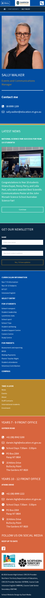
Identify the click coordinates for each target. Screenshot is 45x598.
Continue (22, 209)
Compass (6, 371)
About (4, 397)
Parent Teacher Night (10, 358)
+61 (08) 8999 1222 (42, 3)
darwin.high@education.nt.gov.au (23, 442)
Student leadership (9, 312)
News (4, 390)
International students (11, 404)
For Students (9, 303)
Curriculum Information (14, 277)
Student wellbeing (9, 326)
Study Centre (7, 337)
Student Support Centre (11, 330)
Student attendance (9, 362)
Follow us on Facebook (3, 548)
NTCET (4, 289)
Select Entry (8, 298)
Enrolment (6, 408)
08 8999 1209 (12, 106)
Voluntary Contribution (11, 366)
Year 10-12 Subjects (9, 285)
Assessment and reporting (12, 347)
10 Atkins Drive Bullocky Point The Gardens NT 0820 (17, 466)
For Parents (8, 343)
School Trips (6, 323)
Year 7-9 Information (10, 282)
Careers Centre (7, 334)
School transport (8, 308)
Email (4, 248)
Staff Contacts (13, 9)
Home (4, 9)
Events (4, 393)
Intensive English (8, 293)
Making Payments (9, 355)
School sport (7, 319)
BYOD (4, 351)
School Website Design (11, 594)
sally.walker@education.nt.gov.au (23, 111)
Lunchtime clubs (8, 316)
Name (4, 237)
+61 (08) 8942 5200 (15, 437)
